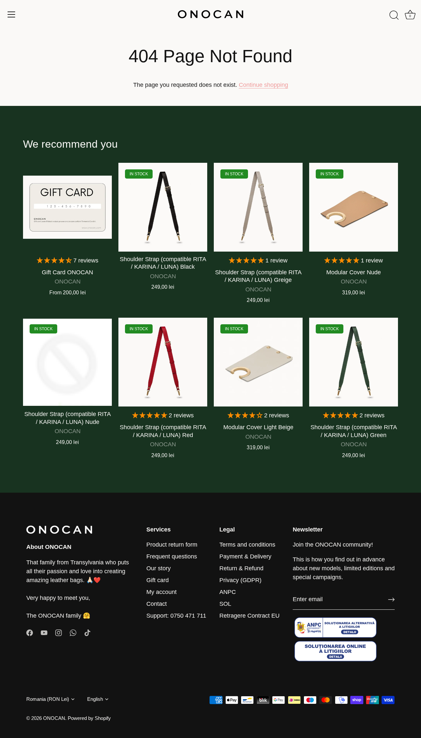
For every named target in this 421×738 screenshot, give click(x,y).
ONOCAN (54, 718)
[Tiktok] (87, 632)
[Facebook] (29, 632)
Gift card (157, 580)
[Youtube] (44, 632)
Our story (158, 568)
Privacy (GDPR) (240, 580)
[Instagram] (58, 632)
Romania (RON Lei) (47, 699)
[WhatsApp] (73, 632)
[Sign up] (391, 599)
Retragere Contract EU (249, 615)
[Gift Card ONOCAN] (67, 207)
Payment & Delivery (245, 556)
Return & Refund (241, 568)
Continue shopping (263, 85)
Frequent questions (171, 556)
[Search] (394, 15)
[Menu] (11, 14)
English (95, 699)
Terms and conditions (247, 544)
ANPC (227, 592)
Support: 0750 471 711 (176, 615)
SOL (225, 604)
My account (161, 592)
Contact (156, 604)
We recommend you (70, 144)
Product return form (171, 544)
